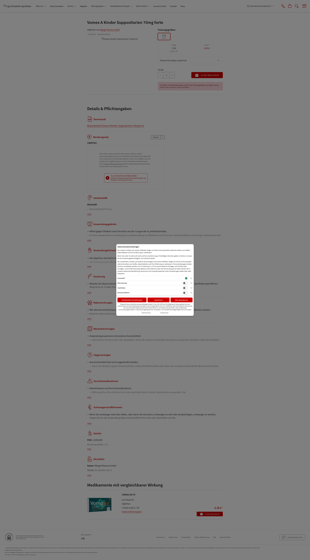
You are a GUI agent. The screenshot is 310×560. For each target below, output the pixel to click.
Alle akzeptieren (181, 300)
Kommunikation (123, 293)
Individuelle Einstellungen (132, 300)
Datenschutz (146, 312)
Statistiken (121, 288)
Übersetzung (122, 283)
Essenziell (121, 278)
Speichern (158, 300)
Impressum (164, 312)
